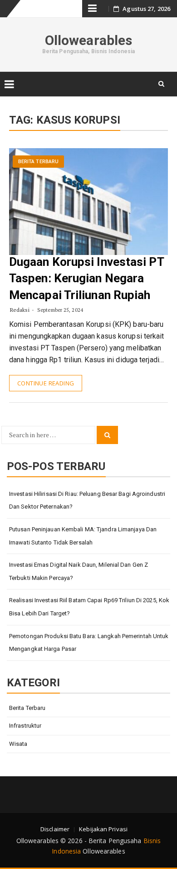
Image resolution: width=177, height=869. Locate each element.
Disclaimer (54, 829)
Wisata (18, 743)
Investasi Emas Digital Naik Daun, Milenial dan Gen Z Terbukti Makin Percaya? (78, 571)
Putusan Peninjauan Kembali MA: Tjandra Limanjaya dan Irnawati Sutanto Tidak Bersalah (83, 536)
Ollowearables (88, 40)
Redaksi (20, 309)
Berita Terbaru (38, 162)
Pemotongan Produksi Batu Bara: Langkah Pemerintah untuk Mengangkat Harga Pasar (89, 643)
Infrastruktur (25, 725)
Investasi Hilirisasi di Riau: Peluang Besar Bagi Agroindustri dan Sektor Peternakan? (87, 500)
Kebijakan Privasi (103, 829)
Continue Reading (45, 383)
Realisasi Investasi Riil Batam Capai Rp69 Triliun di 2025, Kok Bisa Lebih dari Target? (89, 607)
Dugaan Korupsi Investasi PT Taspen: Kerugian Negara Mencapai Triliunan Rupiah (86, 278)
